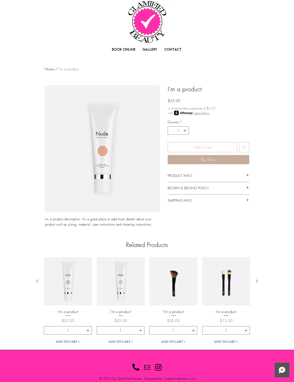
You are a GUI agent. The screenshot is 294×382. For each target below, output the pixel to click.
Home (49, 69)
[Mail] (147, 367)
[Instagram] (158, 367)
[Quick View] (68, 281)
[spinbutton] (178, 130)
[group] (147, 301)
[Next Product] (257, 281)
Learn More (201, 113)
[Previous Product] (37, 281)
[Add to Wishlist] (244, 147)
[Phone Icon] (135, 367)
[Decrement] (171, 130)
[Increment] (185, 130)
